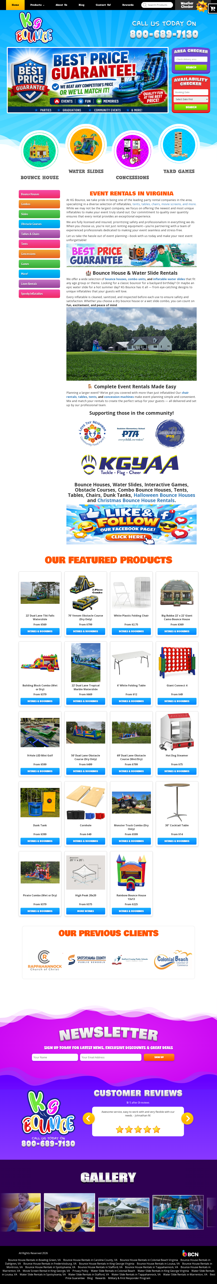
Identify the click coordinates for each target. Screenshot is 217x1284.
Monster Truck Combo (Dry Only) (131, 827)
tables (145, 204)
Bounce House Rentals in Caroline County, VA (90, 1260)
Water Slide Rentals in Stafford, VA (88, 1274)
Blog (81, 5)
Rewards (128, 5)
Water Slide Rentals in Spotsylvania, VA (43, 1274)
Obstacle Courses (31, 224)
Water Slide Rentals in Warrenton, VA (185, 1274)
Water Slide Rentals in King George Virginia (163, 1271)
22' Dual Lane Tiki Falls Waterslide (40, 617)
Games (25, 264)
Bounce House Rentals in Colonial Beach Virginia (149, 1260)
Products (36, 5)
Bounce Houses (30, 194)
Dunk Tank (40, 825)
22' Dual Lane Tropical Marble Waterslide (86, 687)
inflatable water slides (169, 279)
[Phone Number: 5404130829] (164, 34)
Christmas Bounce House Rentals (136, 500)
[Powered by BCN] (190, 1253)
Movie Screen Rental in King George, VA (46, 1271)
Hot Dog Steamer (177, 755)
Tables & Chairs (30, 234)
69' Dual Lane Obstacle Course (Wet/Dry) (131, 757)
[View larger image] (27, 1212)
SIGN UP (159, 1057)
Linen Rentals (29, 284)
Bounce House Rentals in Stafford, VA (100, 1267)
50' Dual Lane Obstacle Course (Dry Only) (85, 757)
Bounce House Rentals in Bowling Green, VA (34, 1260)
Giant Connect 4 (177, 685)
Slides (24, 214)
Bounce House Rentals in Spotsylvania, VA (50, 1267)
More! (24, 274)
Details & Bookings (40, 631)
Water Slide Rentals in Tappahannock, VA (136, 1274)
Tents (24, 244)
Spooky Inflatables (32, 294)
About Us (61, 5)
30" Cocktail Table (177, 825)
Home (15, 5)
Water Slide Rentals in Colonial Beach (113, 1271)
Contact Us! (103, 5)
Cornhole (86, 825)
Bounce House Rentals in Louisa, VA (158, 1263)
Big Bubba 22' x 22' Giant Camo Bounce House (177, 617)
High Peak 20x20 (85, 895)
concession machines (119, 397)
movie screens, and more (178, 204)
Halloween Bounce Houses (164, 495)
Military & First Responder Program (129, 1278)
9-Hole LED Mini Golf (40, 755)
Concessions (28, 254)
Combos (25, 204)
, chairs (155, 204)
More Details (85, 911)
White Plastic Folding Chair (131, 615)
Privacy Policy (80, 1271)
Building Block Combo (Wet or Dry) (40, 687)
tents (136, 204)
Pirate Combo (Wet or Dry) (40, 895)
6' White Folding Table (131, 685)
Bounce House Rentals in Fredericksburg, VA (49, 1263)
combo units (137, 279)
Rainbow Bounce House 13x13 (131, 897)
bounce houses (115, 279)
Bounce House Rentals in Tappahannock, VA (151, 1267)
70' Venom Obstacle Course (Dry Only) (85, 617)
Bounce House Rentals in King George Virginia (106, 1263)
